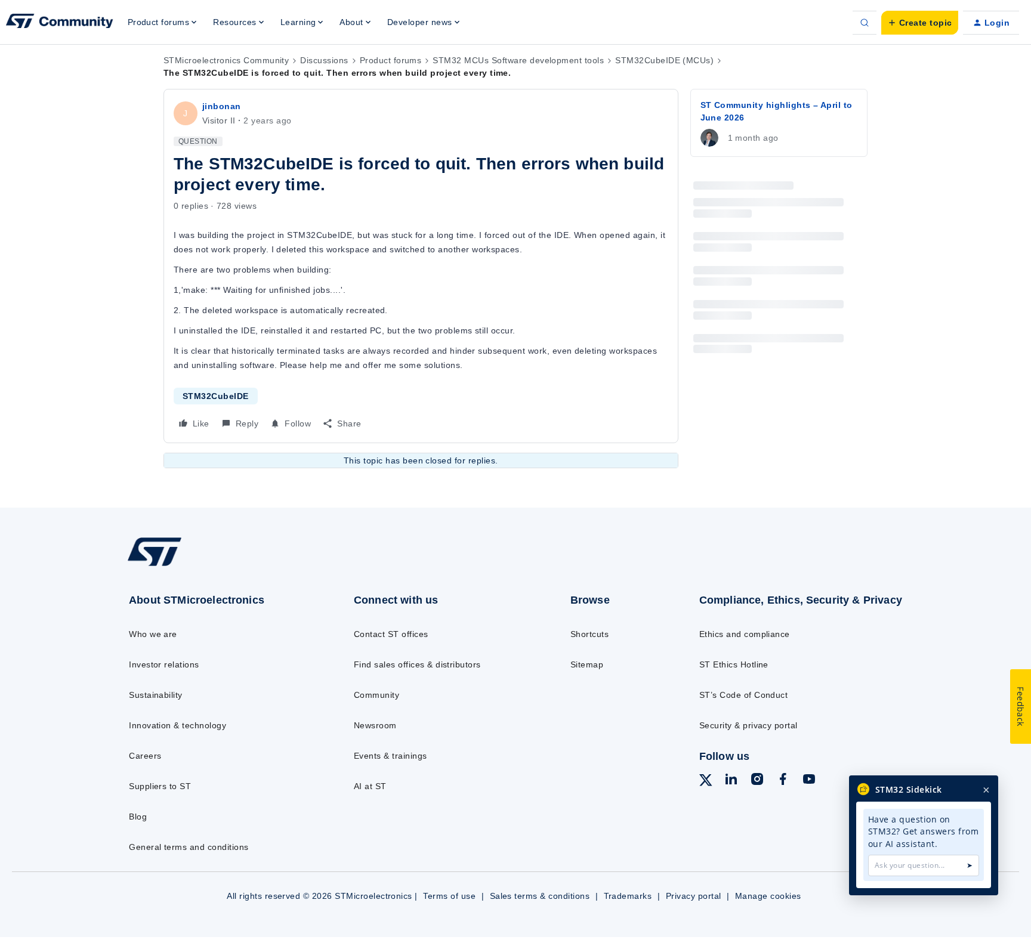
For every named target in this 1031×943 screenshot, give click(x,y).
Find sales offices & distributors (417, 664)
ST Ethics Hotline (733, 664)
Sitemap (586, 664)
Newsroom (375, 725)
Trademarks (628, 896)
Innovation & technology (177, 725)
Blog (138, 816)
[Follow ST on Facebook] (783, 781)
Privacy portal (693, 896)
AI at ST (370, 786)
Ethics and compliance (744, 634)
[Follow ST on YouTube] (809, 781)
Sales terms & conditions (540, 896)
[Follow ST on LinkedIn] (731, 781)
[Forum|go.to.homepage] (59, 23)
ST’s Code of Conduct (743, 695)
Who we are (153, 634)
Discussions (324, 60)
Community (376, 695)
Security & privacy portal (748, 725)
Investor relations (164, 664)
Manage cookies (768, 896)
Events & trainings (390, 755)
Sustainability (156, 695)
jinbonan (221, 106)
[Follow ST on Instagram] (757, 781)
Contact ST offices (391, 634)
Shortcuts (589, 634)
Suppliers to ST (160, 786)
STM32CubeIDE (216, 396)
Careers (145, 755)
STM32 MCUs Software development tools (518, 60)
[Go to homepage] (216, 565)
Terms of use (449, 896)
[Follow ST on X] (705, 782)
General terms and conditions (188, 847)
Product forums (391, 60)
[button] (919, 23)
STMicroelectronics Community (226, 60)
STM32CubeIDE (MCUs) (664, 60)
